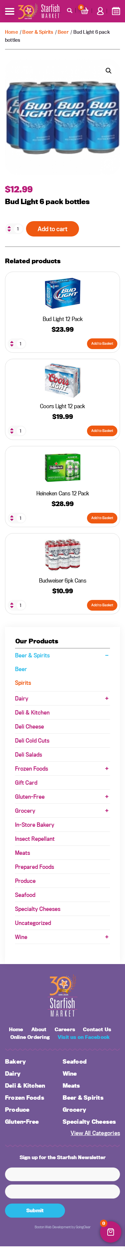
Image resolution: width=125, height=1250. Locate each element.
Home (11, 32)
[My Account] (100, 11)
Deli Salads (28, 754)
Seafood (25, 894)
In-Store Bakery (34, 824)
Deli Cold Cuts (32, 740)
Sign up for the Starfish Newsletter (63, 1157)
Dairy (21, 698)
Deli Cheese (29, 726)
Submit (35, 1210)
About (39, 1030)
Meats (22, 852)
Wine (21, 936)
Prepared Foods (34, 866)
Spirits (23, 682)
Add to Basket (102, 343)
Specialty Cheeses (37, 908)
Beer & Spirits (37, 32)
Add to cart (52, 229)
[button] (109, 71)
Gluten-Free (30, 796)
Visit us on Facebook (84, 1037)
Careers (65, 1030)
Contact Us (97, 1030)
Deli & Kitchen (32, 712)
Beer (63, 32)
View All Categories (95, 1132)
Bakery (15, 1061)
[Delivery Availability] (116, 11)
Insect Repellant (35, 838)
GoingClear (83, 1227)
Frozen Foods (31, 768)
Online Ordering (30, 1037)
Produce (25, 880)
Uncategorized (33, 922)
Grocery (25, 810)
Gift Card (26, 782)
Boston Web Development (53, 1227)
